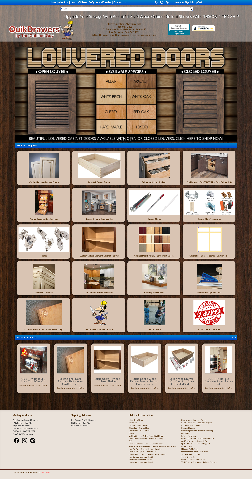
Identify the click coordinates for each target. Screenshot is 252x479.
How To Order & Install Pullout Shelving (145, 449)
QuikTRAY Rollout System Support (195, 444)
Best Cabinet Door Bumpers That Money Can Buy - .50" (70, 381)
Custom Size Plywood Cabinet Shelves (107, 380)
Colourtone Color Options (139, 430)
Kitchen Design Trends (190, 425)
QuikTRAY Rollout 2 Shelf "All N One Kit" (33, 380)
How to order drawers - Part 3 (141, 462)
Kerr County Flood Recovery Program (196, 423)
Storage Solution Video (190, 454)
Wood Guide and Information (193, 459)
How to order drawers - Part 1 (141, 457)
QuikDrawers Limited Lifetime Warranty (197, 438)
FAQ (131, 441)
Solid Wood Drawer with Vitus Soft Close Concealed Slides (181, 381)
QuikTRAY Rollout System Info (194, 441)
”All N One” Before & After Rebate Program (199, 462)
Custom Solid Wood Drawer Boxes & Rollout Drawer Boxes (144, 381)
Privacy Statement (188, 436)
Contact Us (133, 433)
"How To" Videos (136, 420)
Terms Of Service (188, 457)
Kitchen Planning (188, 428)
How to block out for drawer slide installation (147, 454)
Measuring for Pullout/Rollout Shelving (197, 430)
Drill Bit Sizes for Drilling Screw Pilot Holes (146, 436)
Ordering (185, 433)
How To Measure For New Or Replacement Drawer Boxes (152, 446)
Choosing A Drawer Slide (139, 428)
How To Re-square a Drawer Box (142, 451)
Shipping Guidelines (189, 449)
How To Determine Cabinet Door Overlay (146, 444)
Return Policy (186, 446)
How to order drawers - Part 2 (141, 459)
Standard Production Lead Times (194, 451)
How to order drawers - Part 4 (193, 420)
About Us (133, 423)
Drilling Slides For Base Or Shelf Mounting (146, 438)
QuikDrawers (45, 472)
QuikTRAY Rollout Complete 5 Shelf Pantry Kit (218, 381)
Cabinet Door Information (139, 425)
